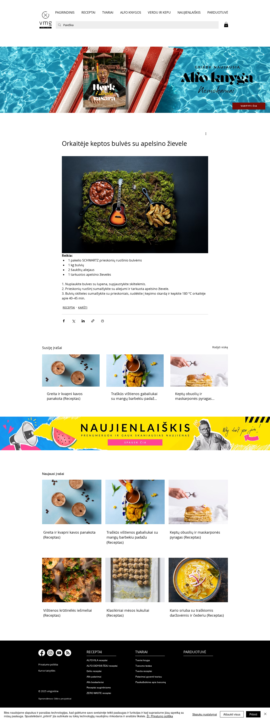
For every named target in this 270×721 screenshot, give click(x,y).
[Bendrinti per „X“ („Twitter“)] (73, 321)
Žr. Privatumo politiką (160, 716)
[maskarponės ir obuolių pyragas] (199, 370)
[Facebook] (41, 652)
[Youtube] (59, 652)
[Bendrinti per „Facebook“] (64, 321)
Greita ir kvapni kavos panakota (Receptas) (65, 396)
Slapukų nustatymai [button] (204, 714)
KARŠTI (82, 307)
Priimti (253, 714)
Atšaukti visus (231, 714)
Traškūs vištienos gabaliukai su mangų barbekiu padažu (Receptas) (134, 396)
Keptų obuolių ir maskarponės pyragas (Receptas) (193, 396)
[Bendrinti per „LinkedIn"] (83, 321)
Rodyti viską (220, 347)
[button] (226, 24)
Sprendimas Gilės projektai (54, 698)
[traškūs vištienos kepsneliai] (135, 370)
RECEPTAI (69, 307)
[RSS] (67, 652)
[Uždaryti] (265, 714)
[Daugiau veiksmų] (205, 133)
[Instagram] (50, 652)
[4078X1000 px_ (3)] (135, 79)
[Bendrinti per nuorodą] (93, 321)
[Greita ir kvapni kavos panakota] (71, 370)
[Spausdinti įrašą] (102, 321)
